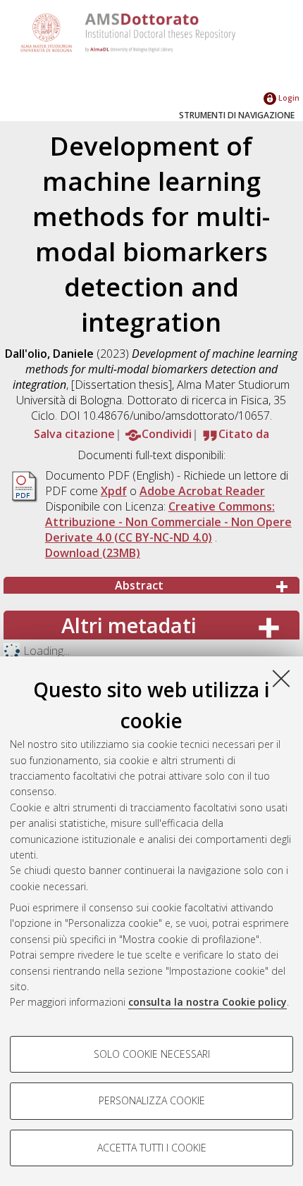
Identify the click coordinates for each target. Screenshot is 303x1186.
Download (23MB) (92, 553)
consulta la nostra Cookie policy (207, 1002)
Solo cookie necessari (152, 1054)
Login (287, 97)
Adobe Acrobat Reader (202, 491)
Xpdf (114, 491)
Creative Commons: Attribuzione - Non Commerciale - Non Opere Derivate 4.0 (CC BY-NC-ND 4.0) (168, 522)
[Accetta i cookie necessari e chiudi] (281, 678)
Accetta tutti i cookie (151, 1147)
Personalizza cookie (152, 1100)
